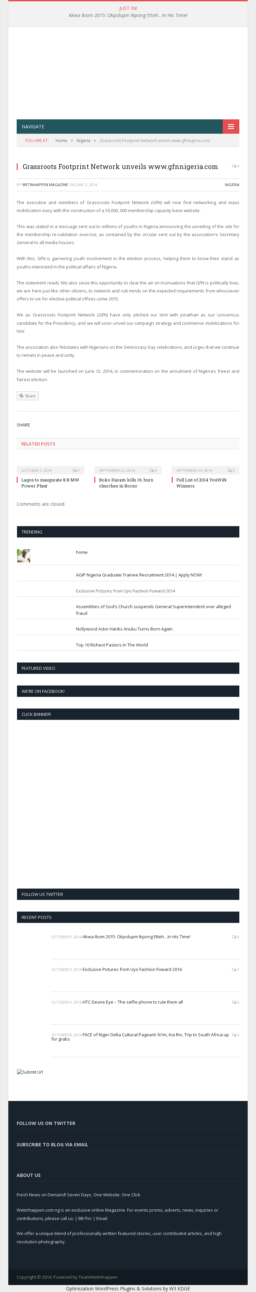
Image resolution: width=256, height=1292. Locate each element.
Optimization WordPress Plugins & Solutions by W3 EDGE (128, 1288)
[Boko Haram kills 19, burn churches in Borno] (128, 466)
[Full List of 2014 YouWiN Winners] (205, 466)
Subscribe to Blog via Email (52, 1144)
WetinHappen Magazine (45, 184)
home (82, 552)
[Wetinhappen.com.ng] (128, 65)
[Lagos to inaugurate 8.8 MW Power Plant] (50, 466)
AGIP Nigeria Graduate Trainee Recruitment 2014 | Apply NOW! (139, 575)
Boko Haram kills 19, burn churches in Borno (126, 483)
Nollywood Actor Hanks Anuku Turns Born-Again (124, 629)
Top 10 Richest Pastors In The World (112, 645)
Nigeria (232, 184)
